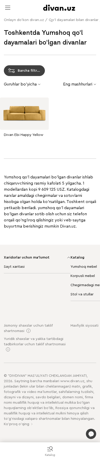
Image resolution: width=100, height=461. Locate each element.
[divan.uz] (59, 8)
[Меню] (8, 8)
